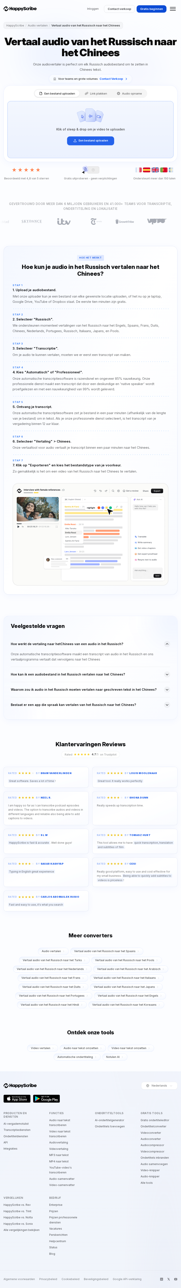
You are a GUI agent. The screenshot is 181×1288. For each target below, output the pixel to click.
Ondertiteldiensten (16, 1136)
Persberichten (58, 1234)
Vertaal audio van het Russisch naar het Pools (124, 960)
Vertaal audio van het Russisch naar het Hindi (50, 1004)
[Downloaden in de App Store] (17, 1099)
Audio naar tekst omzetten (81, 1048)
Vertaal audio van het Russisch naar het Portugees (52, 995)
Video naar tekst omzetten (128, 1048)
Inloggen (93, 8)
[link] (90, 79)
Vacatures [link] (55, 1228)
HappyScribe (15, 25)
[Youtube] (175, 1279)
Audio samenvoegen (154, 1164)
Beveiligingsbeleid (96, 1279)
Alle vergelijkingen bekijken (22, 1230)
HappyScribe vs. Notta (18, 1217)
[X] (168, 1279)
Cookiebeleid (70, 1279)
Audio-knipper (150, 1176)
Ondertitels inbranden (155, 1157)
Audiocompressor (152, 1145)
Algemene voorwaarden (19, 1279)
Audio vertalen (38, 25)
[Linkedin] (161, 1279)
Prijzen (53, 1211)
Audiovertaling (58, 1142)
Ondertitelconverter (153, 1126)
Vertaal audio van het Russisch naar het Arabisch (128, 969)
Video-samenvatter (62, 1185)
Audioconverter (151, 1139)
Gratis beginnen (151, 9)
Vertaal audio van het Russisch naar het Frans (50, 977)
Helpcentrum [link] (57, 1241)
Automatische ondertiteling (75, 1057)
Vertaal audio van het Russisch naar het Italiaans (125, 977)
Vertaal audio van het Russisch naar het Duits (51, 986)
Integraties (10, 1148)
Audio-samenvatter (61, 1178)
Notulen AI (113, 1057)
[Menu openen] (172, 8)
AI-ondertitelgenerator (109, 1120)
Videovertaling (58, 1148)
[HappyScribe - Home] (20, 8)
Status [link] (53, 1247)
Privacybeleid (48, 1279)
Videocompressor (152, 1151)
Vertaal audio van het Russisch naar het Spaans (105, 951)
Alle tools (147, 1182)
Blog (52, 1253)
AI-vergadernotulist (16, 1123)
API (6, 1142)
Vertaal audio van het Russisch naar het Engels (128, 995)
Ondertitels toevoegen (110, 1126)
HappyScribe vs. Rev (17, 1204)
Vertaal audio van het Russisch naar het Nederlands (50, 969)
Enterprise (55, 1204)
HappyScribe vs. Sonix (18, 1223)
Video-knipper (150, 1170)
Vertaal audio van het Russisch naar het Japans (124, 986)
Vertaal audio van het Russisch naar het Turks (52, 960)
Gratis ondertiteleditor (155, 1120)
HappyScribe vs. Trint (17, 1211)
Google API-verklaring (127, 1279)
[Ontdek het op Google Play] (46, 1099)
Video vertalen (40, 1048)
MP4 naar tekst (59, 1161)
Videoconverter (151, 1132)
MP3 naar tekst (59, 1155)
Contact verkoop (119, 9)
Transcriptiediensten (17, 1130)
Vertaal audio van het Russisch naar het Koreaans (124, 1004)
